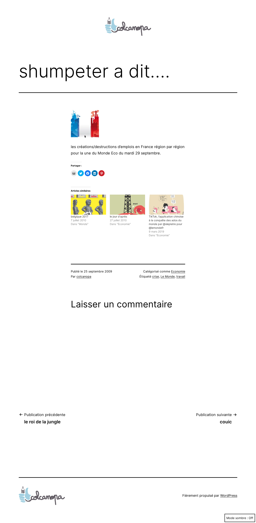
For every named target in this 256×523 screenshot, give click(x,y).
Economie (178, 271)
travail (180, 276)
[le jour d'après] (127, 205)
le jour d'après (118, 216)
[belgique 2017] (88, 205)
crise (155, 276)
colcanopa (83, 276)
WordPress (228, 495)
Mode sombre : (237, 518)
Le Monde (168, 276)
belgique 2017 (79, 216)
